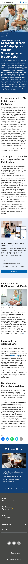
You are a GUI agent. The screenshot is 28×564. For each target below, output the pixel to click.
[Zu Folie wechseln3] (11, 488)
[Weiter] (22, 488)
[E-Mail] (16, 439)
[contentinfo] (14, 559)
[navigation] (14, 507)
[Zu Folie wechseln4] (12, 488)
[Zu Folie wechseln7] (16, 488)
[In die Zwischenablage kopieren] (21, 439)
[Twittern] (7, 439)
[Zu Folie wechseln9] (19, 488)
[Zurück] (5, 488)
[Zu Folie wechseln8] (18, 488)
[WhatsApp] (12, 439)
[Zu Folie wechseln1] (8, 488)
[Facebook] (3, 439)
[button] (23, 2)
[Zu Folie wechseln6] (15, 488)
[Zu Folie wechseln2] (9, 488)
